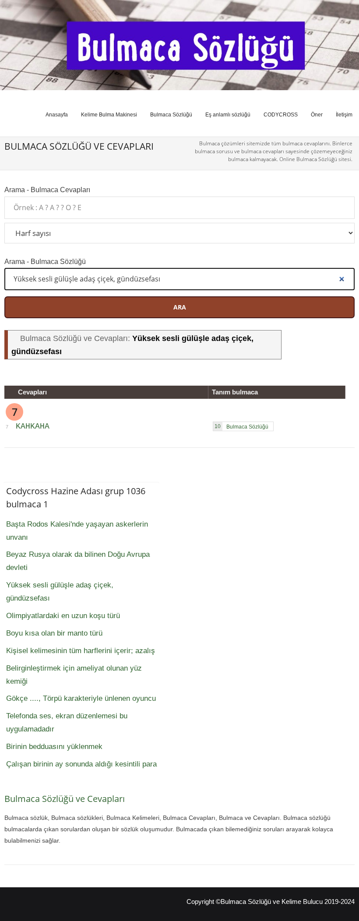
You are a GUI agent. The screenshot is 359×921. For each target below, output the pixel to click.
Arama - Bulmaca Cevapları (47, 189)
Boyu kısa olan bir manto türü (54, 633)
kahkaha (32, 426)
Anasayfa (57, 115)
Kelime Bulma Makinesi (109, 115)
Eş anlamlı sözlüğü (227, 115)
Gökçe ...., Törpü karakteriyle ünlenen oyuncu (81, 698)
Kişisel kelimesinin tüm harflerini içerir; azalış (80, 651)
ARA (179, 307)
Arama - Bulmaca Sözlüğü (45, 261)
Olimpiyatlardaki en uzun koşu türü (63, 616)
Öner (317, 115)
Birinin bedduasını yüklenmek (54, 746)
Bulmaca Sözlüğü (171, 115)
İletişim (344, 115)
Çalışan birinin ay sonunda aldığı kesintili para (81, 764)
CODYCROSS (281, 115)
